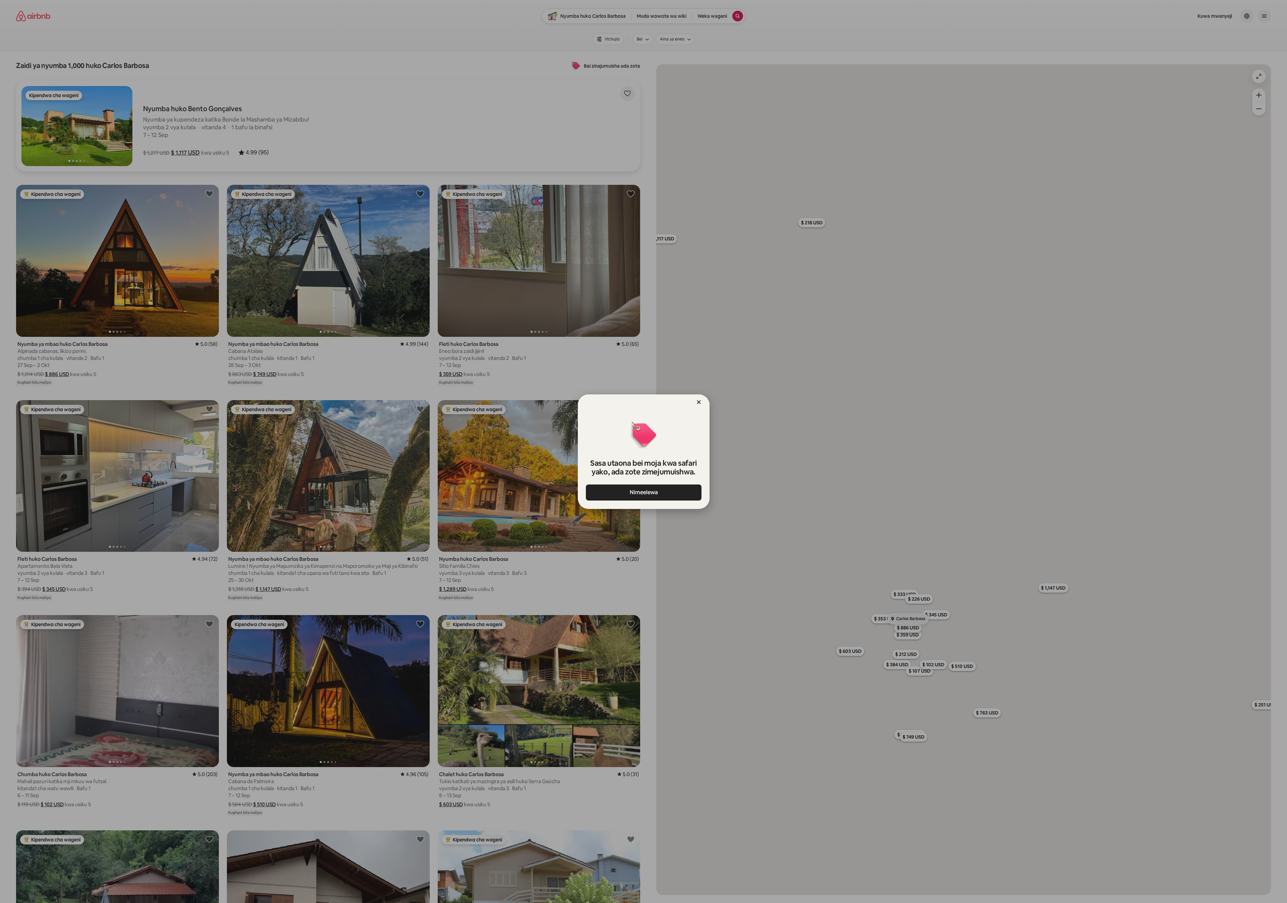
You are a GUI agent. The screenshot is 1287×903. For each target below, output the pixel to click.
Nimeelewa (643, 492)
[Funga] (698, 402)
